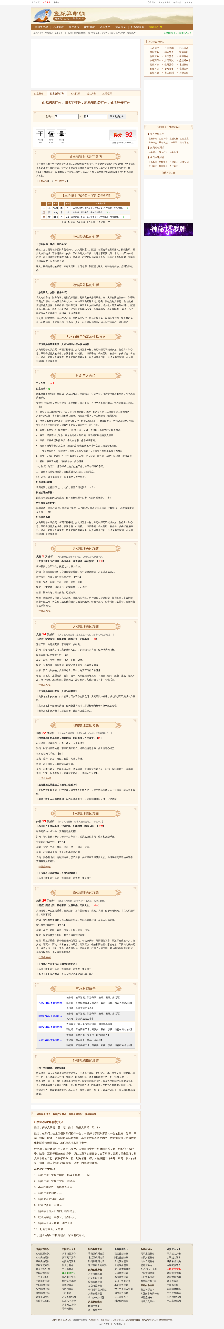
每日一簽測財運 (122, 1281)
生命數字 (153, 162)
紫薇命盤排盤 (95, 1281)
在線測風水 (155, 60)
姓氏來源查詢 (174, 1261)
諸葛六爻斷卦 (147, 1301)
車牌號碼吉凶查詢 (97, 1265)
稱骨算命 (154, 52)
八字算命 (105, 27)
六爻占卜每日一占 (150, 1293)
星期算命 (163, 162)
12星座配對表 (43, 1269)
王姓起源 (43, 181)
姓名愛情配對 (43, 1257)
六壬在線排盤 (95, 1293)
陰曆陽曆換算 (174, 1289)
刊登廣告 (118, 1324)
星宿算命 (169, 56)
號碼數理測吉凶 (96, 1261)
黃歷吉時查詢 (174, 1277)
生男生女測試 (174, 1293)
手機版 (57, 2)
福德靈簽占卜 (147, 1297)
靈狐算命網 (41, 27)
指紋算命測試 (69, 1281)
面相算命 (154, 72)
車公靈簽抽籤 (121, 1285)
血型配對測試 (43, 1293)
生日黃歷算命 (147, 1257)
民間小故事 (94, 1306)
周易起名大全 (174, 1253)
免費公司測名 (69, 1261)
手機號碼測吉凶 (96, 1253)
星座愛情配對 (43, 1261)
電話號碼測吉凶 (96, 1257)
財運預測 (184, 162)
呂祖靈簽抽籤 (121, 1273)
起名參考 (188, 2)
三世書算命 (67, 1269)
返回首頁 (36, 2)
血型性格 (174, 138)
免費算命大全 (168, 172)
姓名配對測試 (43, 1253)
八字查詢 (169, 48)
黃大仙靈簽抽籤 (122, 1269)
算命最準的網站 (80, 1320)
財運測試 (169, 60)
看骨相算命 (67, 1308)
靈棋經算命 (67, 1285)
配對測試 (89, 27)
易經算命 (154, 68)
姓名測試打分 (57, 93)
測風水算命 (67, 1265)
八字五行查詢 (69, 1296)
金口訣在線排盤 (96, 1297)
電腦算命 (183, 64)
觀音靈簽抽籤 (121, 1253)
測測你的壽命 (121, 1300)
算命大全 (120, 27)
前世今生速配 (43, 1300)
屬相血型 (163, 142)
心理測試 (151, 2)
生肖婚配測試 (43, 1281)
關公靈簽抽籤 (121, 1257)
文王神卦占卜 (121, 1296)
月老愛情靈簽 (121, 1261)
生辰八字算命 (69, 1300)
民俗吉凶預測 (147, 1273)
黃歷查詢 (74, 27)
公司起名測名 (174, 1257)
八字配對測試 (43, 1289)
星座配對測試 (43, 1273)
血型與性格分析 (149, 1281)
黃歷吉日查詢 (174, 1273)
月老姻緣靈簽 (121, 1265)
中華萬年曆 (172, 1285)
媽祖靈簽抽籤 (121, 1277)
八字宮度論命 (174, 1265)
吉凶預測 (169, 72)
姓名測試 (154, 48)
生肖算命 (163, 138)
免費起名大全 (164, 2)
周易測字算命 (69, 1277)
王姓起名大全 (60, 181)
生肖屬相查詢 (174, 1296)
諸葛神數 (183, 52)
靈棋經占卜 (185, 60)
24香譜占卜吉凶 (149, 1269)
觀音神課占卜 (147, 1289)
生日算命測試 (147, 1277)
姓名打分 (163, 152)
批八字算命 (137, 27)
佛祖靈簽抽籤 (121, 1293)
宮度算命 (154, 64)
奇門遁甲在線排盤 (97, 1289)
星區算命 (183, 56)
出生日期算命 (147, 1261)
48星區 (174, 142)
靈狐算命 (49, 33)
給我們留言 (104, 1324)
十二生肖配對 (43, 1277)
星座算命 (153, 138)
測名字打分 (155, 27)
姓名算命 (153, 152)
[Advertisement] (85, 63)
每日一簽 (177, 2)
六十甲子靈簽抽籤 (123, 1289)
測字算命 (154, 56)
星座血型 (153, 142)
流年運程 (184, 142)
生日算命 (169, 64)
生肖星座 (184, 138)
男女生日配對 (43, 1296)
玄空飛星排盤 (95, 1285)
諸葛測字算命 (69, 1257)
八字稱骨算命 (69, 1253)
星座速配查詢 (43, 1265)
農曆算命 (163, 166)
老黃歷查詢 (172, 1281)
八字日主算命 (69, 1304)
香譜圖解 (183, 68)
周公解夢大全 (95, 1310)
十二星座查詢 (174, 1300)
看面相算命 (67, 1289)
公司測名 (169, 68)
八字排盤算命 (95, 1274)
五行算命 (174, 166)
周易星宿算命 (147, 1253)
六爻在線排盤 (95, 1277)
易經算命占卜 (147, 1265)
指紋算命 (169, 52)
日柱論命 (183, 48)
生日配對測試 (43, 1285)
